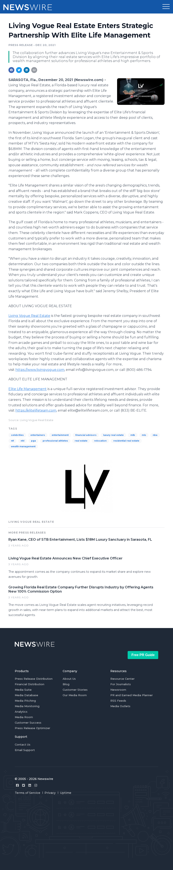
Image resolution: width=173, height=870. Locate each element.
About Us (69, 678)
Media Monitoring (27, 706)
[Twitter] (23, 785)
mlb (132, 435)
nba (155, 435)
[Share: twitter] (19, 70)
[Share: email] (34, 70)
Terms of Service (27, 793)
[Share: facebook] (11, 70)
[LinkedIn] (29, 785)
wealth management (23, 446)
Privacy (50, 793)
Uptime (65, 793)
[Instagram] (35, 785)
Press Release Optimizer (32, 728)
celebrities (17, 435)
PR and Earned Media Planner (131, 695)
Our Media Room (75, 695)
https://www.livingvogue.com (39, 370)
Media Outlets (120, 706)
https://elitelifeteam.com (35, 410)
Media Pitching (25, 700)
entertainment (60, 435)
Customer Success (28, 722)
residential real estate (126, 440)
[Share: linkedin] (27, 70)
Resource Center (122, 678)
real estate (81, 440)
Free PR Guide (143, 655)
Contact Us (22, 744)
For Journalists (120, 684)
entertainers (37, 435)
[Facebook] (17, 785)
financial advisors (85, 435)
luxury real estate (113, 435)
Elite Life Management (27, 389)
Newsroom (118, 689)
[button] (166, 7)
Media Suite (23, 689)
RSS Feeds (118, 700)
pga (33, 440)
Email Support (25, 750)
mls (144, 435)
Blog (66, 684)
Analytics (21, 711)
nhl (22, 440)
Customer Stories (75, 689)
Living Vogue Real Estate (29, 316)
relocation (100, 440)
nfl (12, 440)
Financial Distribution (29, 684)
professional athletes (55, 440)
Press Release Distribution (34, 678)
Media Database (26, 695)
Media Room (24, 717)
